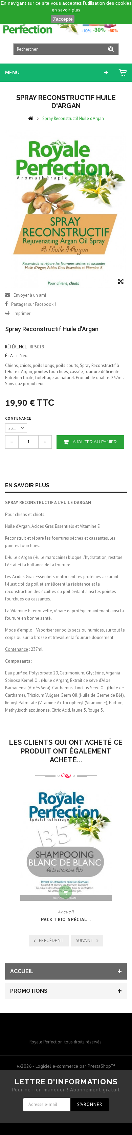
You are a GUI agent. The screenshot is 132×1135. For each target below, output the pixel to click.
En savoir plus (27, 485)
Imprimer (22, 313)
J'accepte (62, 19)
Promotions (28, 991)
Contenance (18, 418)
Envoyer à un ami (30, 295)
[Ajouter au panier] (65, 892)
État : (11, 356)
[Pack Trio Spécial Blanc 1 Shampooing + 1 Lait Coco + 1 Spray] (66, 845)
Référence (16, 347)
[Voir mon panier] (123, 73)
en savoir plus (66, 10)
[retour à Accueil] (31, 118)
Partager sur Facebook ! (33, 304)
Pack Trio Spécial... (66, 919)
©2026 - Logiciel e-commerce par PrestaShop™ (66, 1066)
